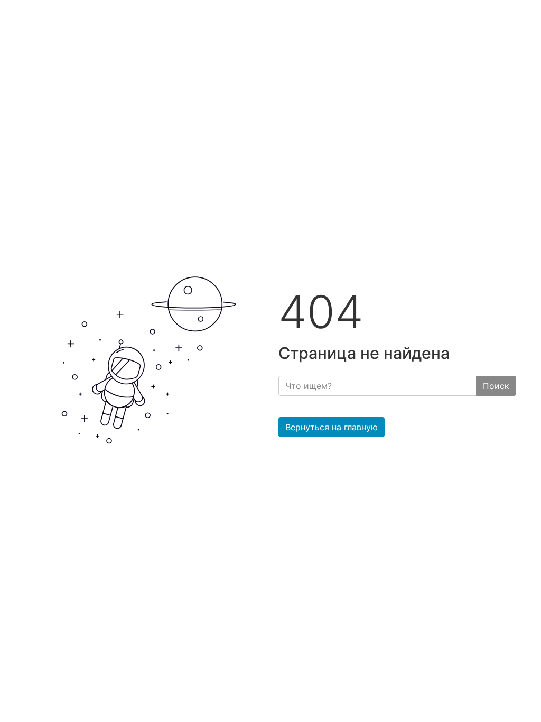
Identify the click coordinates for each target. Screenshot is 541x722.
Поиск (496, 386)
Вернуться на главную (331, 427)
